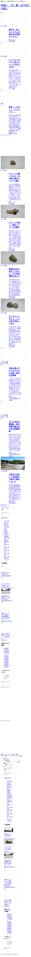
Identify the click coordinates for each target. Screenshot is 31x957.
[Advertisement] (11, 145)
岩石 (5, 531)
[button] (2, 509)
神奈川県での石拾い (6, 653)
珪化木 (6, 533)
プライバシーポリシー (6, 677)
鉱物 (5, 530)
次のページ (4, 504)
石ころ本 (7, 556)
